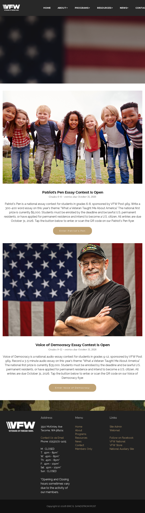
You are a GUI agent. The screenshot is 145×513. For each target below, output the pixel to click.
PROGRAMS (81, 8)
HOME (47, 8)
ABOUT (62, 8)
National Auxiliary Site (122, 448)
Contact (79, 445)
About (78, 430)
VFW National (117, 441)
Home (78, 426)
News (78, 441)
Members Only (83, 448)
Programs (80, 434)
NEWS (123, 8)
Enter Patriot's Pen (72, 230)
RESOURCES (104, 8)
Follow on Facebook (121, 437)
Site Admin (116, 426)
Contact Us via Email (52, 437)
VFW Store (116, 445)
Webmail (115, 430)
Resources (81, 437)
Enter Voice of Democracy (72, 387)
